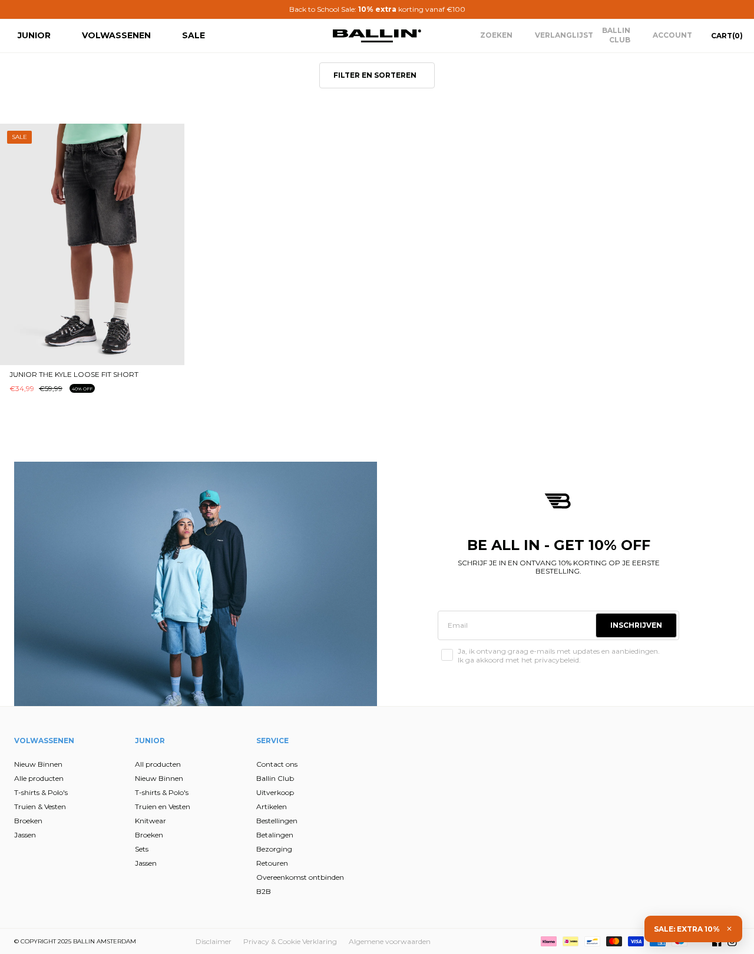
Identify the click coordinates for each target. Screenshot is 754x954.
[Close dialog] (591, 343)
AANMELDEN (262, 540)
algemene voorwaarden (264, 609)
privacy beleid (322, 600)
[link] (264, 352)
